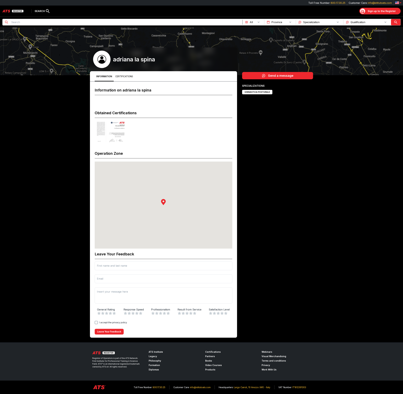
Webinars (267, 351)
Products (210, 369)
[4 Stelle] (110, 313)
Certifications (124, 76)
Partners (210, 356)
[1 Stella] (99, 313)
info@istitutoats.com (380, 2)
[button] (163, 202)
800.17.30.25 (338, 2)
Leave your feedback (109, 331)
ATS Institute (156, 351)
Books (208, 360)
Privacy (266, 365)
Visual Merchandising (274, 356)
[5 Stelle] (114, 313)
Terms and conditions (274, 360)
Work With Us (269, 369)
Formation (154, 365)
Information (104, 76)
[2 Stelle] (103, 313)
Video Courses (213, 365)
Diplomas (154, 369)
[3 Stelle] (106, 313)
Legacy (153, 356)
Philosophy (155, 360)
